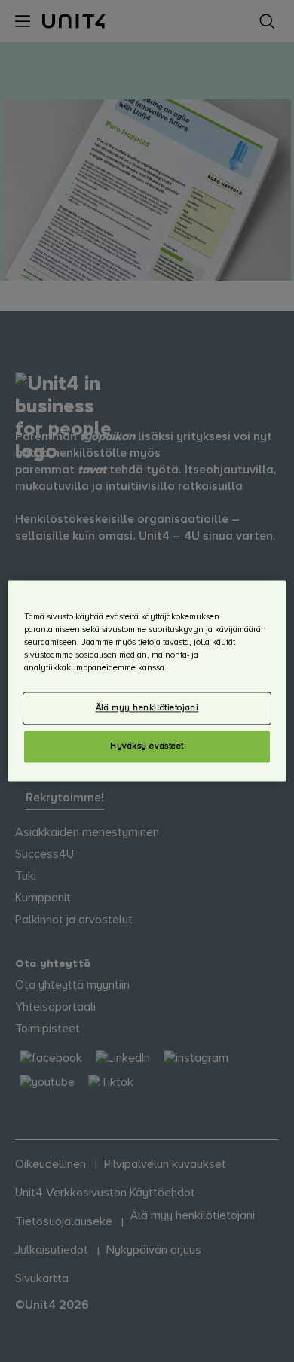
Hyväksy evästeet (147, 747)
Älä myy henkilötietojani (147, 708)
